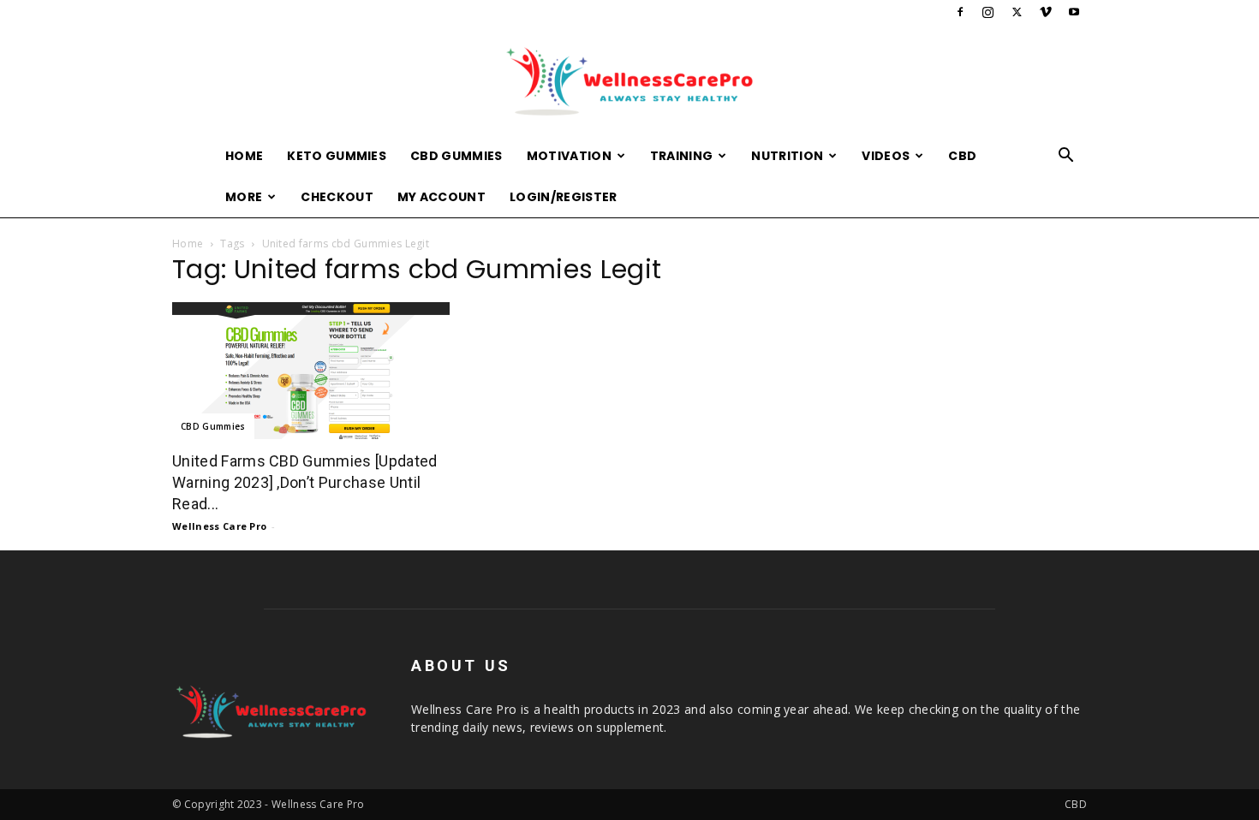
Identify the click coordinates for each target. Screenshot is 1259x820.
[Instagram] (988, 12)
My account (441, 196)
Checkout (337, 196)
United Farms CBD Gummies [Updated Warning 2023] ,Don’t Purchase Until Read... (305, 482)
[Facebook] (960, 12)
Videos (886, 155)
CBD (962, 155)
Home (244, 155)
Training (681, 155)
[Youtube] (1074, 12)
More (243, 196)
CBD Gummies (456, 155)
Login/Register (563, 196)
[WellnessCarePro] (629, 81)
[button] (1066, 157)
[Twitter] (1016, 12)
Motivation (569, 155)
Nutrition (787, 155)
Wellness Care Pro (219, 526)
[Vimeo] (1046, 12)
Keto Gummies (336, 155)
